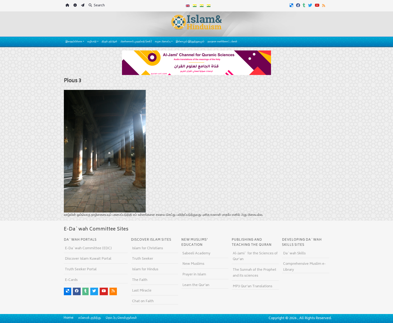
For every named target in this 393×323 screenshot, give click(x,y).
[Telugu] (201, 6)
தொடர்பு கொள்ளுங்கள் (121, 318)
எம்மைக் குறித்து (89, 318)
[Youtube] (318, 5)
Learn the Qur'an (195, 285)
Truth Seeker (142, 259)
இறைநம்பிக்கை (74, 41)
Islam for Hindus (145, 269)
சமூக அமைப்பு (163, 41)
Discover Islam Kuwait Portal (88, 259)
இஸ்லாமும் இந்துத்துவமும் (190, 41)
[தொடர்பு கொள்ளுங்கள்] (83, 6)
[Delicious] (292, 5)
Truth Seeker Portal (81, 269)
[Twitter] (310, 5)
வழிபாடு (91, 41)
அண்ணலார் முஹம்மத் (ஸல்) (136, 41)
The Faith (139, 280)
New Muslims (193, 264)
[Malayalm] (194, 6)
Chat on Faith (143, 301)
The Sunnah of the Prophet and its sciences (254, 273)
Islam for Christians (147, 248)
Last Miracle (141, 291)
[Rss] (324, 5)
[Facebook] (298, 5)
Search (99, 5)
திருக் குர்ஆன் (109, 41)
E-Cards (71, 280)
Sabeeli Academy (196, 253)
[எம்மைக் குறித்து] (75, 6)
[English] (187, 6)
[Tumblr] (304, 5)
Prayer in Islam (194, 274)
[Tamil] (208, 6)
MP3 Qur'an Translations (252, 286)
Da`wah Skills (294, 253)
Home (68, 318)
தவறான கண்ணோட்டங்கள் (222, 41)
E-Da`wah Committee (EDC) (88, 248)
